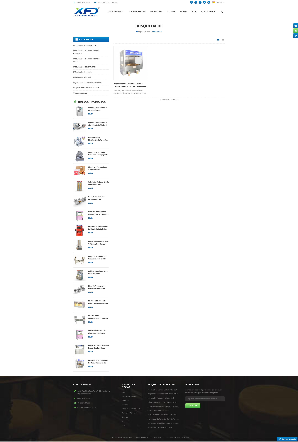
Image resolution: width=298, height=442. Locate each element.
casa (123, 392)
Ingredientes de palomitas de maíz (87, 82)
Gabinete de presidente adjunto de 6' (160, 398)
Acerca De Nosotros (129, 396)
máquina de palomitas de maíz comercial (86, 52)
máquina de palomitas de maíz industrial (86, 60)
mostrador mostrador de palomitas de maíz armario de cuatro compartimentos (98, 302)
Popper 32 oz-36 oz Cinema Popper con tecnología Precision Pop (98, 346)
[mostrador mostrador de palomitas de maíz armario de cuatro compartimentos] (79, 304)
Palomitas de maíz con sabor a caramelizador (163, 406)
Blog (194, 12)
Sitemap (125, 417)
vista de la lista (222, 40)
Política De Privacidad (129, 413)
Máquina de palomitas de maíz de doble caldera (163, 394)
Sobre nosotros (137, 12)
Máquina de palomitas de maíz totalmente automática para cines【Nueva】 (97, 108)
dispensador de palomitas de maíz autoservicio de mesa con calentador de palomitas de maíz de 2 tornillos (98, 361)
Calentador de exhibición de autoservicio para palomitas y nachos (98, 183)
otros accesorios (80, 93)
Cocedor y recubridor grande (158, 411)
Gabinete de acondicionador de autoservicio (163, 423)
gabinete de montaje (82, 77)
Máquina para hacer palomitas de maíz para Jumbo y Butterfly (163, 402)
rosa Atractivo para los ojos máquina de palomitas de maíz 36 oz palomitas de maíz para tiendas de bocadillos (98, 213)
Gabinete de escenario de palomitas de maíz (163, 390)
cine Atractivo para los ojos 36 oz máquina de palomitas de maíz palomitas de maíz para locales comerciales (97, 331)
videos (183, 12)
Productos (156, 12)
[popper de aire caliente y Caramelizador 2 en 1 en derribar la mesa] (79, 260)
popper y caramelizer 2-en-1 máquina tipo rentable (98, 242)
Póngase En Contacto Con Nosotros (131, 409)
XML (123, 425)
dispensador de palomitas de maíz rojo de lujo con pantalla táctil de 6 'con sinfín (98, 227)
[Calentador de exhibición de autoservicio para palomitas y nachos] (79, 186)
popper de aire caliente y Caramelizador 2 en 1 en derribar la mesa (97, 257)
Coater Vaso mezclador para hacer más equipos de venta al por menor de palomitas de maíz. (98, 153)
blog (123, 421)
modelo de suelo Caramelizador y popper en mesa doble (98, 317)
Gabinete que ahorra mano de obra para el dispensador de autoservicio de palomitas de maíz (98, 272)
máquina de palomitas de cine (86, 45)
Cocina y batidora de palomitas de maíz (161, 415)
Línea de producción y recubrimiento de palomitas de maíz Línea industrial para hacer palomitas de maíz (97, 198)
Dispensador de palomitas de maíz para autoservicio (163, 419)
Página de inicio (116, 12)
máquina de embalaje (82, 72)
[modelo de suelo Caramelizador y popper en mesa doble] (79, 319)
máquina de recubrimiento (84, 67)
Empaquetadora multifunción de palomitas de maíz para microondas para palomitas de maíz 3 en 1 (98, 138)
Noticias (171, 12)
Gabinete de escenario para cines (159, 427)
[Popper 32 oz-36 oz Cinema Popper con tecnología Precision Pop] (79, 349)
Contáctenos (208, 12)
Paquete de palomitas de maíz (86, 88)
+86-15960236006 (83, 2)
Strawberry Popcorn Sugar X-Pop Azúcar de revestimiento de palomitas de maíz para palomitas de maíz (98, 168)
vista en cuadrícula (218, 40)
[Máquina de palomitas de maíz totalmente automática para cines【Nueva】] (79, 111)
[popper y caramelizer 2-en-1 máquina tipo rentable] (79, 245)
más (90, 114)
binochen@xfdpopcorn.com (108, 2)
